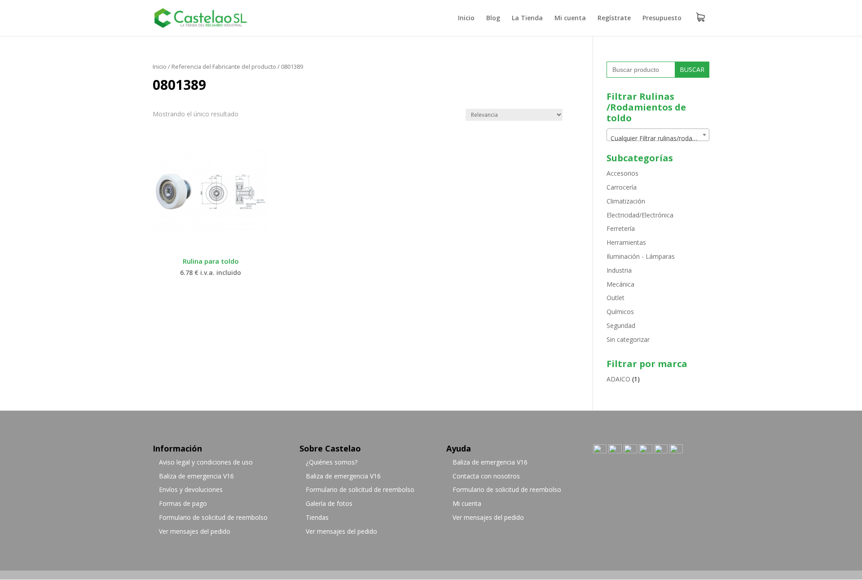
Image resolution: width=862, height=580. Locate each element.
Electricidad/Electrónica (640, 215)
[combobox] (658, 134)
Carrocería (622, 187)
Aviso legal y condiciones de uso (206, 462)
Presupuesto (662, 18)
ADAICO (618, 379)
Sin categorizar (628, 339)
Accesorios (622, 173)
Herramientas (626, 242)
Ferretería (621, 228)
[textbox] (658, 138)
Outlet (616, 297)
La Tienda (527, 18)
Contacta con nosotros (486, 476)
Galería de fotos (329, 503)
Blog (493, 18)
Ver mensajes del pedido (194, 531)
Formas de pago (183, 503)
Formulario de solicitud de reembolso (213, 517)
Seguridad (621, 325)
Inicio (466, 18)
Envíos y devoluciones (191, 489)
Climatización (626, 201)
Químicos (620, 311)
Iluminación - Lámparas (641, 256)
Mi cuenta (570, 18)
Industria (619, 270)
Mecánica (620, 284)
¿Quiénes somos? (331, 462)
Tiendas (317, 517)
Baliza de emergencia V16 (196, 476)
